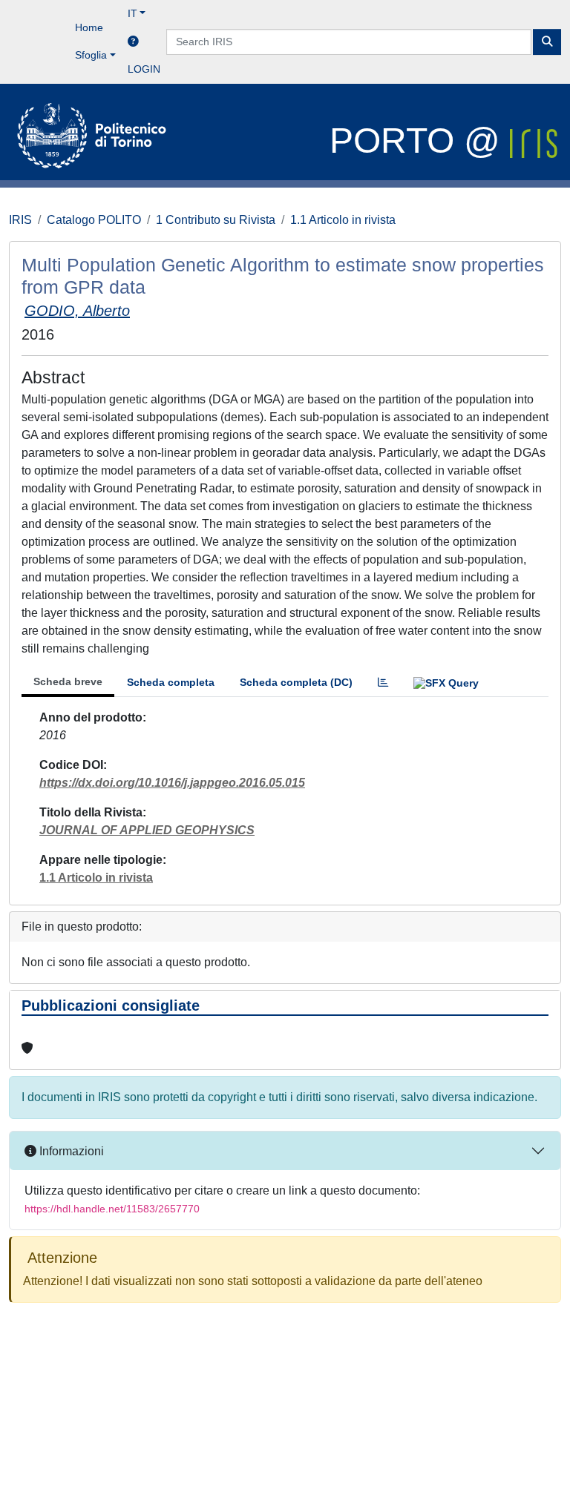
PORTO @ (420, 140)
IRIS (20, 220)
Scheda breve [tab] (67, 681)
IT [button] (132, 13)
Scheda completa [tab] (170, 682)
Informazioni (70, 1151)
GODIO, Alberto (77, 311)
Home (89, 27)
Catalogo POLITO (94, 220)
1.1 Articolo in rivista (343, 220)
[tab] (383, 683)
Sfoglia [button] (91, 55)
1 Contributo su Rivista (215, 220)
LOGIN (144, 69)
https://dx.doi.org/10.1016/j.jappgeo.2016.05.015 (172, 782)
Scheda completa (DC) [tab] (296, 682)
